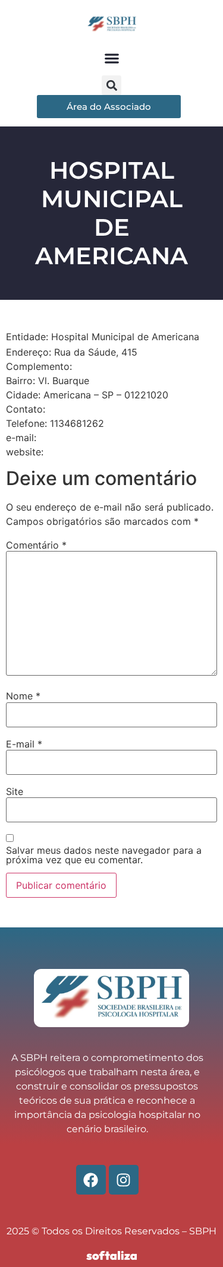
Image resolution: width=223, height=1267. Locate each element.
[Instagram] (124, 1180)
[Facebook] (91, 1180)
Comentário (36, 545)
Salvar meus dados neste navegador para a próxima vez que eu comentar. (104, 854)
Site (14, 791)
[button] (111, 57)
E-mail (24, 744)
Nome (23, 696)
